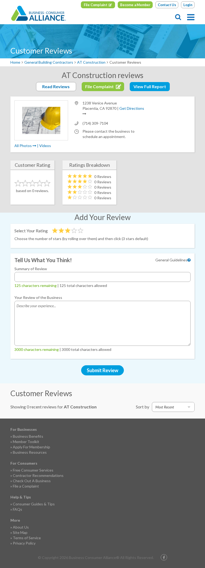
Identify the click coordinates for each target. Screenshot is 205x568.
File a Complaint (26, 486)
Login (187, 5)
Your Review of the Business (38, 297)
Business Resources (30, 452)
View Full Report (149, 86)
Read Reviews (56, 86)
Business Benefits (28, 436)
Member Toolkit (26, 441)
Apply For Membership (31, 447)
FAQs (17, 509)
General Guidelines (171, 260)
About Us (21, 527)
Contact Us (167, 5)
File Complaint (95, 5)
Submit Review (102, 370)
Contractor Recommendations (38, 475)
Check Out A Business (32, 480)
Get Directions (131, 108)
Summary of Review (30, 268)
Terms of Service (27, 537)
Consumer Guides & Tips (34, 504)
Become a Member (135, 5)
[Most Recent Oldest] (173, 407)
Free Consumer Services (33, 470)
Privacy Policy (24, 543)
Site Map (20, 532)
